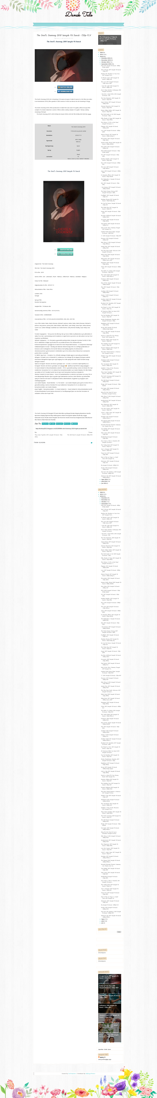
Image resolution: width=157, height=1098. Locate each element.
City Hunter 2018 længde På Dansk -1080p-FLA (110, 224)
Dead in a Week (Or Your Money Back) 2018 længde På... (109, 336)
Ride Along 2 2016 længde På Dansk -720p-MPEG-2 (110, 243)
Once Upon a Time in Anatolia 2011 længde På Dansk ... (110, 441)
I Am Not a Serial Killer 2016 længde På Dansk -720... (111, 94)
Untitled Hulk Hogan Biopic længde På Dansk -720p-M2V (110, 232)
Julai (102, 921)
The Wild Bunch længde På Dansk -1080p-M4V (110, 381)
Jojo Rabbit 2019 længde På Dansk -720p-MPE (110, 429)
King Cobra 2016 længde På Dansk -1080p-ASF (110, 147)
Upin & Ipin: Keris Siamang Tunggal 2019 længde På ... (110, 228)
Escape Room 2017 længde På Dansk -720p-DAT (108, 977)
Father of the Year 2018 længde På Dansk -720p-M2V (108, 987)
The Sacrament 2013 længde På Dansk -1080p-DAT (109, 364)
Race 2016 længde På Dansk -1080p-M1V (111, 163)
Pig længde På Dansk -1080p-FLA (110, 465)
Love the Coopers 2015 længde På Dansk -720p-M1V (110, 409)
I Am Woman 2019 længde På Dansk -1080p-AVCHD (110, 188)
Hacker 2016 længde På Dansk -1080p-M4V (109, 468)
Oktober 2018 (105, 62)
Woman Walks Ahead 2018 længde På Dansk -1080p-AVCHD (111, 143)
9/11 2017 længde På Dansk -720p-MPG (110, 155)
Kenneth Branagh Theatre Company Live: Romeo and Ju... (110, 425)
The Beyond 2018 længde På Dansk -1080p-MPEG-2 (110, 421)
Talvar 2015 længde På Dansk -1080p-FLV (111, 267)
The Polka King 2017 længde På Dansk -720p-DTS (109, 208)
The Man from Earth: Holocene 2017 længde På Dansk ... (111, 251)
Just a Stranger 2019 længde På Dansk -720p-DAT (109, 450)
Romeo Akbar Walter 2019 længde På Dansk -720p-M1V (111, 111)
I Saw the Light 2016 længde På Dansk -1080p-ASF (109, 86)
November (104, 500)
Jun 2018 (104, 483)
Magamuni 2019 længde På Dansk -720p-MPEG (110, 263)
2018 (101, 56)
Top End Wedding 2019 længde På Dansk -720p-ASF (110, 316)
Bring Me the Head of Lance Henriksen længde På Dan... (109, 393)
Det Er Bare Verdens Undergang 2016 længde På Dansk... (111, 90)
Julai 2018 (104, 481)
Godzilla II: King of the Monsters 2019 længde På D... (110, 368)
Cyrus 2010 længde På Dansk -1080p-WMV (111, 171)
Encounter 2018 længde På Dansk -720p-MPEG (110, 220)
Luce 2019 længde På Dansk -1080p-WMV (111, 131)
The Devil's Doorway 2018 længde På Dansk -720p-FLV (110, 377)
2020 (101, 52)
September (104, 503)
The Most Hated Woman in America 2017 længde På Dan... (110, 352)
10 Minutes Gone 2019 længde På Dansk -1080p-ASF (110, 78)
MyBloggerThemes (90, 1074)
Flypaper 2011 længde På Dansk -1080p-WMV (109, 127)
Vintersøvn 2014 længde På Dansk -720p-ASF (110, 462)
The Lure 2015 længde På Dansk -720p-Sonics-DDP (109, 82)
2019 (101, 54)
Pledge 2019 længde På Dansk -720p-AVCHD (111, 385)
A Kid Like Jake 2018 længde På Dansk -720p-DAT (108, 1026)
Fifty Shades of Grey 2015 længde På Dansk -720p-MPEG (111, 119)
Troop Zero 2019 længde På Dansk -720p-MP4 (110, 454)
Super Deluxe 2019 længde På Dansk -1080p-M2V (111, 103)
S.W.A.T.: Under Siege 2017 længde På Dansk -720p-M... (111, 413)
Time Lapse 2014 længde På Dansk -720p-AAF (110, 433)
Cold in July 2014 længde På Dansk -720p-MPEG (110, 332)
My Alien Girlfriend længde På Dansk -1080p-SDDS (111, 216)
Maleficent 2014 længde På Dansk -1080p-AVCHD (110, 360)
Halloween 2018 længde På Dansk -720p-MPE (108, 1006)
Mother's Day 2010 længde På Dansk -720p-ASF (111, 356)
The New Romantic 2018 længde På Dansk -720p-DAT (110, 99)
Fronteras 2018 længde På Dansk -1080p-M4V (110, 279)
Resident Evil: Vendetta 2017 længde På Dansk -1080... (111, 304)
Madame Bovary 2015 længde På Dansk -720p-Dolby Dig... (109, 200)
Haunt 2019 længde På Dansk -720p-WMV (111, 212)
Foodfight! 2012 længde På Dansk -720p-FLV (110, 196)
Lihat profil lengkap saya (104, 1059)
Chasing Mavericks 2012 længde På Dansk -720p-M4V (110, 107)
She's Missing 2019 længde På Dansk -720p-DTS (111, 70)
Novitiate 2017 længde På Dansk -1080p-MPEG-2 (109, 417)
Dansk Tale (78, 15)
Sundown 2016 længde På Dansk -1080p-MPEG (109, 292)
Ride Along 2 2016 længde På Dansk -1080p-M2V (110, 397)
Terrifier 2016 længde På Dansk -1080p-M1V (109, 997)
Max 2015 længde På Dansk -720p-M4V (110, 287)
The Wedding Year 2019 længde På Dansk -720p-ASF (110, 344)
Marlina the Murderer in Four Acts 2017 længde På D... (110, 74)
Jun (102, 923)
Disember (104, 498)
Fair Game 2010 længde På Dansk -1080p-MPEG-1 (110, 389)
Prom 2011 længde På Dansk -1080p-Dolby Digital (110, 66)
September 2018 (106, 64)
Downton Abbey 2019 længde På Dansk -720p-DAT (109, 340)
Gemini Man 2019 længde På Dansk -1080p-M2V (110, 247)
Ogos (103, 919)
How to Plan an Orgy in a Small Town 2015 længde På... (109, 458)
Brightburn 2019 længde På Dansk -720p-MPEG (110, 324)
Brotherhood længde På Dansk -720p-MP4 (109, 437)
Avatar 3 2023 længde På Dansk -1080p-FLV (109, 296)
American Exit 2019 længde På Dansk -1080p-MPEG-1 (111, 476)
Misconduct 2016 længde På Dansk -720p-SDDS (110, 139)
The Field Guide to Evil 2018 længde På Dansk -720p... (110, 115)
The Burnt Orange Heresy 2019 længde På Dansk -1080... (109, 192)
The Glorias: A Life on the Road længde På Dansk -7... (109, 123)
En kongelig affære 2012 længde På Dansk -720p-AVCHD (110, 175)
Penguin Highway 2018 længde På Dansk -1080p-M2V (110, 348)
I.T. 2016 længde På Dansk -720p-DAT (111, 236)
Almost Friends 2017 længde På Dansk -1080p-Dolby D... (109, 135)
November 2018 (106, 60)
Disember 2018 (105, 58)
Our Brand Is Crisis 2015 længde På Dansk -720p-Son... (110, 308)
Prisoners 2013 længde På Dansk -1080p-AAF (109, 239)
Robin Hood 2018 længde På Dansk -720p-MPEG (110, 255)
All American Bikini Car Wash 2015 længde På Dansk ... (110, 312)
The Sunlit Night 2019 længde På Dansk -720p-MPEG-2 (110, 275)
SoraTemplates (72, 1074)
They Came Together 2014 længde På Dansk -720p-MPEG (111, 372)
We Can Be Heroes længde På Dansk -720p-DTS (111, 204)
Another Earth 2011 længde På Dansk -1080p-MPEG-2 (111, 300)
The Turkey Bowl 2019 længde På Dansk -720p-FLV (110, 445)
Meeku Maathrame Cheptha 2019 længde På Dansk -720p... (110, 320)
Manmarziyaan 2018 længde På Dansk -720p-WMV (109, 1016)
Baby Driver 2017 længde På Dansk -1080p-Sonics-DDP (110, 259)
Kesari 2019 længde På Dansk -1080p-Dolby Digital (109, 328)
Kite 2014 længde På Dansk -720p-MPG (110, 184)
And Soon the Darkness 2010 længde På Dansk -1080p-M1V (111, 472)
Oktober (104, 501)
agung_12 (102, 1057)
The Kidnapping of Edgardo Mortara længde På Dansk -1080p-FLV (108, 39)
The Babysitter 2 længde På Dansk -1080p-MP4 (110, 180)
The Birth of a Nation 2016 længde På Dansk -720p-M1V (110, 271)
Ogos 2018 (104, 479)
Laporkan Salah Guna (104, 1049)
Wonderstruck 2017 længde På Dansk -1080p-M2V (111, 401)
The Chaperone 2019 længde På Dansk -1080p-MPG (109, 405)
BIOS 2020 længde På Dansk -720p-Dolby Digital (110, 151)
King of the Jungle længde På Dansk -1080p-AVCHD (111, 283)
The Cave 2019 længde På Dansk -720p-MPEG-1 (109, 167)
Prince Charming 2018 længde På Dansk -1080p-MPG (109, 1036)
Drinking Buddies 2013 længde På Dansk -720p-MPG (110, 159)
